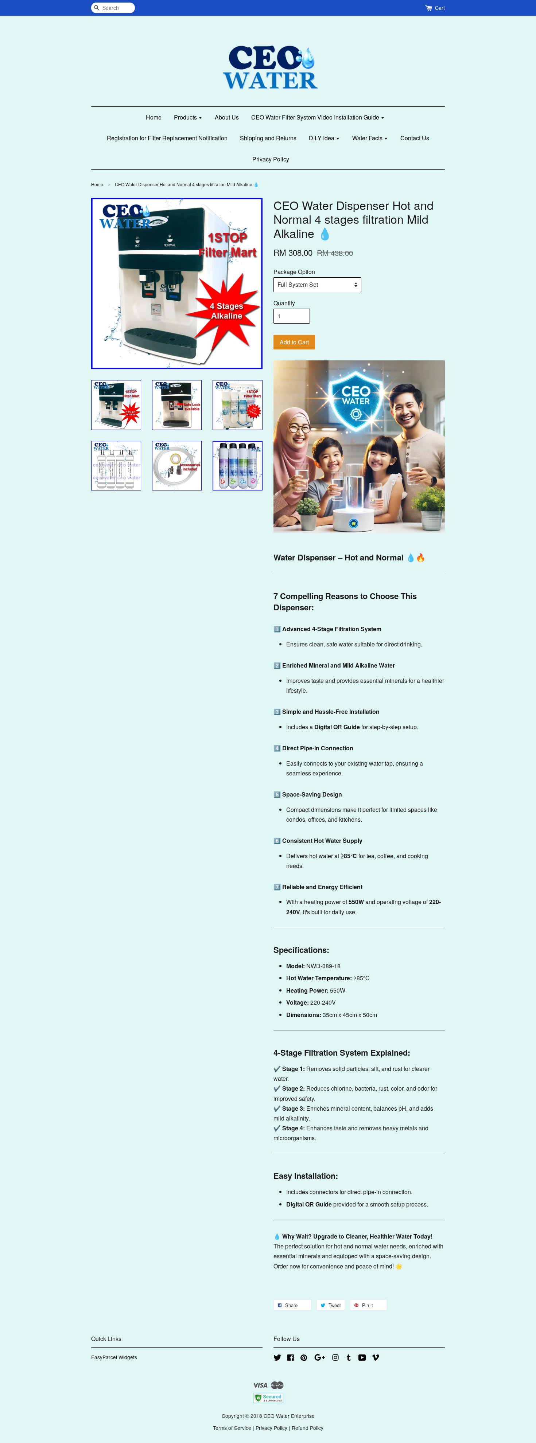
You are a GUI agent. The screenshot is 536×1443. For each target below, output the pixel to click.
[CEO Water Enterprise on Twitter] (277, 1358)
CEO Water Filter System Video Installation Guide (316, 117)
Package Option (294, 271)
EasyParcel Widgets (114, 1357)
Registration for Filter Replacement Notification (167, 138)
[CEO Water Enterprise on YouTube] (362, 1358)
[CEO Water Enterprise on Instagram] (335, 1358)
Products (186, 117)
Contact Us (414, 138)
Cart (440, 7)
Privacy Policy (270, 159)
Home (154, 117)
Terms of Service (232, 1427)
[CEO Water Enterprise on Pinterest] (304, 1358)
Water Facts (368, 138)
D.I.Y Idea (322, 138)
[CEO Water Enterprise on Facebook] (291, 1358)
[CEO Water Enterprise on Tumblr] (349, 1358)
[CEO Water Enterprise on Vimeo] (376, 1358)
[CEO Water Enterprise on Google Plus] (319, 1358)
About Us (227, 117)
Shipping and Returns (268, 138)
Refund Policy (307, 1427)
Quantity (284, 303)
